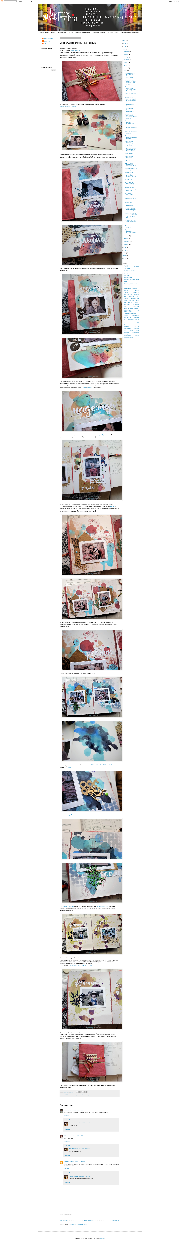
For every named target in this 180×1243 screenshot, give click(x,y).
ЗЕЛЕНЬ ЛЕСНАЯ (75, 965)
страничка (136, 304)
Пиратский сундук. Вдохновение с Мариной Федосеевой (130, 75)
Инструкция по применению (82, 32)
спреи (125, 300)
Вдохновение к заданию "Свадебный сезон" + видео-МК (131, 143)
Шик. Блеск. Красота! (112, 32)
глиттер (136, 294)
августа (126, 62)
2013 (125, 255)
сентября (127, 59)
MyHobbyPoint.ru (48, 38)
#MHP (66, 1094)
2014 (125, 253)
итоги (137, 300)
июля (126, 65)
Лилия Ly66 (67, 1110)
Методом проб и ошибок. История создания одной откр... (131, 82)
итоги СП (136, 308)
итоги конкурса (127, 317)
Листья (80, 958)
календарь (126, 326)
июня (126, 68)
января (126, 244)
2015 (125, 250)
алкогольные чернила (74, 1094)
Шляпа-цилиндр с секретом (130, 226)
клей (125, 296)
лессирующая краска (128, 337)
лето (125, 330)
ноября (126, 54)
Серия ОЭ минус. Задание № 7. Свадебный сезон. (131, 231)
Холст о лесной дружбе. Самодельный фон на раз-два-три (131, 123)
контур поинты (128, 294)
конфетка (136, 317)
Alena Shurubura (73, 1123)
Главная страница (44, 32)
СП (138, 296)
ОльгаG (46, 43)
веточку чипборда (68, 906)
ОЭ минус (126, 323)
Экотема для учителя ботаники (131, 94)
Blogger (102, 1238)
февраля (127, 241)
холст (125, 306)
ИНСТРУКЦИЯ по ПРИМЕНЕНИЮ (131, 310)
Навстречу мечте (69, 1161)
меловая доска (135, 332)
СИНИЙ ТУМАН (107, 765)
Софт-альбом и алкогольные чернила (129, 194)
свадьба (131, 330)
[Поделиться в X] (82, 1092)
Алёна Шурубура (75, 50)
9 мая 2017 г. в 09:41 (84, 1123)
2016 (125, 247)
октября (127, 57)
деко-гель (131, 300)
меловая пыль (135, 298)
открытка (136, 292)
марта (126, 238)
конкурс (126, 292)
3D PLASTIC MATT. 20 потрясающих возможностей (131, 184)
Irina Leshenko (68, 1135)
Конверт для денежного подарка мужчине (131, 137)
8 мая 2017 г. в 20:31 (80, 1161)
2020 (125, 43)
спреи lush (136, 326)
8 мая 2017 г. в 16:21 (77, 1110)
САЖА (69, 767)
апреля (126, 236)
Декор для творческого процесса (131, 132)
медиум (137, 335)
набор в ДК (126, 333)
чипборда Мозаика (70, 815)
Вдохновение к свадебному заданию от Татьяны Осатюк (131, 158)
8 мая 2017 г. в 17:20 (79, 1135)
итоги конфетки (127, 335)
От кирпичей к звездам (99, 32)
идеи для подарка (129, 279)
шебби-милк (135, 315)
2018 (125, 46)
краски (130, 302)
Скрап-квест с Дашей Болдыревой (130, 32)
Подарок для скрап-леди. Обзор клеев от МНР (131, 222)
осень (137, 330)
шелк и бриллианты (133, 319)
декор (125, 281)
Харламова (126, 332)
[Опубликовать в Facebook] (84, 1092)
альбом (82, 1094)
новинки (126, 290)
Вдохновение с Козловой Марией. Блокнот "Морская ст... (131, 99)
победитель (136, 306)
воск (137, 279)
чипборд (87, 1094)
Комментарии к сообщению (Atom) (78, 1224)
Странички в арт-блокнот (130, 105)
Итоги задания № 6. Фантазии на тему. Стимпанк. (131, 189)
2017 (125, 49)
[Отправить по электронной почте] (77, 1092)
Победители (136, 328)
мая (125, 70)
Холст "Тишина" (129, 153)
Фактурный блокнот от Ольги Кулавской (131, 169)
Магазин (53, 32)
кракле (137, 290)
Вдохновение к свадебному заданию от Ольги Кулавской (131, 89)
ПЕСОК (89, 387)
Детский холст (129, 179)
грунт (125, 302)
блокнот (137, 321)
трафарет (136, 302)
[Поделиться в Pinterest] (87, 1092)
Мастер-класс (128, 277)
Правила (70, 32)
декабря (127, 51)
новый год (126, 308)
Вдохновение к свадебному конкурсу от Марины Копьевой (131, 116)
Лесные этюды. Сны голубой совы (131, 199)
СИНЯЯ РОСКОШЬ (96, 765)
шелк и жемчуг (127, 328)
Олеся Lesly (47, 41)
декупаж (126, 298)
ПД (138, 323)
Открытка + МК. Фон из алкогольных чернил (131, 128)
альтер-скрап (127, 321)
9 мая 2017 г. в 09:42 (84, 1148)
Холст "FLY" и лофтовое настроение (129, 204)
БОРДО (84, 387)
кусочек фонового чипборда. (68, 106)
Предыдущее (115, 1220)
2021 (125, 40)
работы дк (127, 275)
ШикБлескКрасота (128, 325)
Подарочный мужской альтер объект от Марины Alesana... (131, 149)
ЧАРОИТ (84, 965)
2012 (125, 258)
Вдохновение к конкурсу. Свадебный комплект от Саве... (131, 174)
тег (124, 319)
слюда (131, 308)
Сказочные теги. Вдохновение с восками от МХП (130, 110)
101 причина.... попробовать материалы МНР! (131, 165)
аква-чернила (136, 333)
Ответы (68, 1119)
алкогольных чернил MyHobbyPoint (100, 435)
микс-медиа (127, 268)
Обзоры (126, 286)
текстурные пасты (129, 270)
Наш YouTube (62, 32)
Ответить (66, 1115)
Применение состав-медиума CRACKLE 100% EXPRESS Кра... (131, 215)
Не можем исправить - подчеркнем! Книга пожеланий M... (131, 209)
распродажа (127, 304)
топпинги (136, 266)
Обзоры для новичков (130, 283)
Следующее (63, 1220)
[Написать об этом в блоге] (79, 1092)
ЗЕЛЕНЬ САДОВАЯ (102, 906)
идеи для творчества (130, 273)
